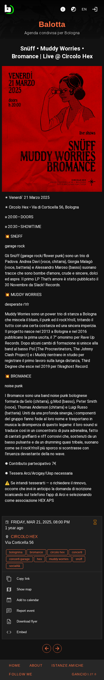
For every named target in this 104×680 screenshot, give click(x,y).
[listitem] (52, 579)
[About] (63, 9)
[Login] (94, 9)
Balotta (52, 24)
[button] (67, 665)
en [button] (84, 9)
